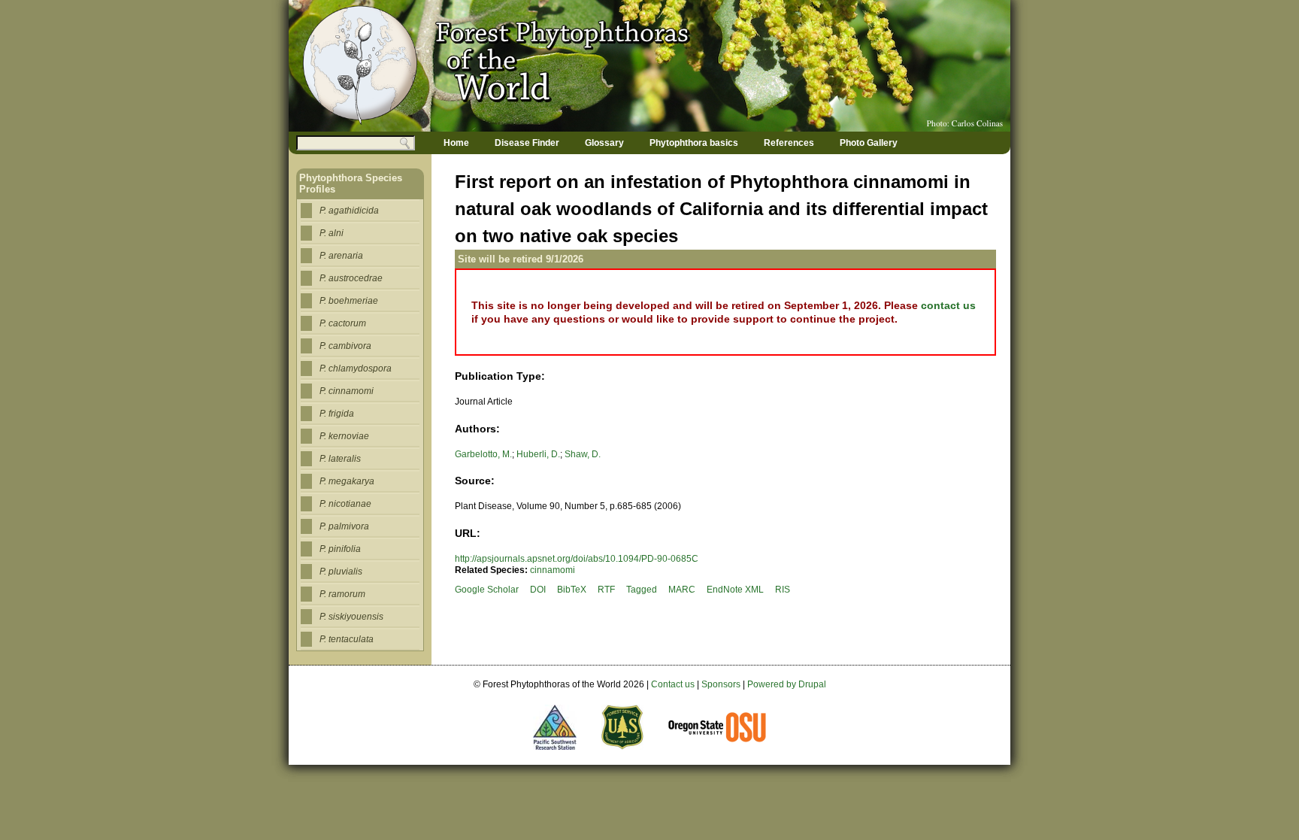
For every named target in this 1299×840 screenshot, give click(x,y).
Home (456, 143)
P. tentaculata (346, 639)
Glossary (604, 143)
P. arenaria (341, 255)
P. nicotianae (345, 504)
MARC (681, 589)
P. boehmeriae (348, 301)
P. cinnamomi (346, 391)
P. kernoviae (344, 436)
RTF (606, 589)
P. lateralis (340, 458)
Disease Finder (527, 143)
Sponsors (720, 684)
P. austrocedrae (351, 278)
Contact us (673, 684)
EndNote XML (735, 589)
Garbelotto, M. (483, 454)
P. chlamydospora (355, 368)
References (789, 143)
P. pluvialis (340, 571)
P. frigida (336, 413)
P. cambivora (345, 346)
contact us (948, 305)
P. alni (331, 233)
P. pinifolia (340, 549)
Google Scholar (487, 589)
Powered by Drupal (786, 684)
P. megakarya (346, 481)
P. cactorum (342, 323)
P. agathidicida (349, 210)
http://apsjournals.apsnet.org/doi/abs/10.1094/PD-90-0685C (576, 558)
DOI (538, 589)
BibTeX (571, 589)
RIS (782, 589)
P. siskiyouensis (351, 616)
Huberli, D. (538, 454)
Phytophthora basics (694, 143)
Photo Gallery (869, 143)
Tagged (641, 589)
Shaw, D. (583, 454)
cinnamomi (552, 570)
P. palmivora (344, 526)
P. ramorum (342, 594)
